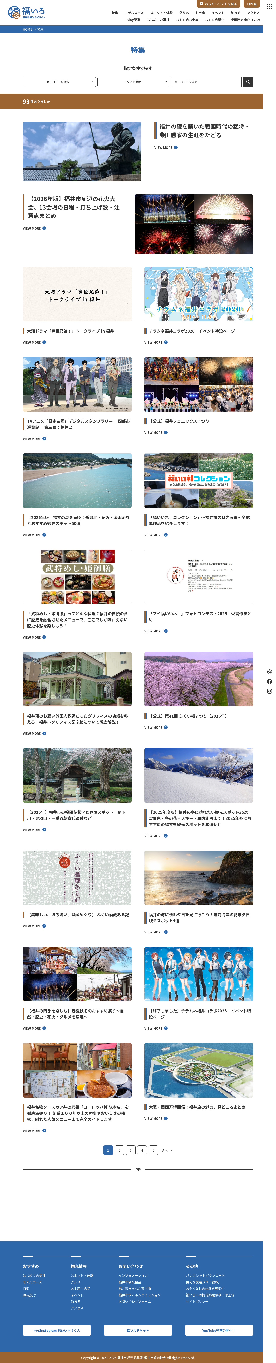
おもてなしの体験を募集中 (205, 1288)
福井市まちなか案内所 (135, 1288)
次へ (164, 1150)
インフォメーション (133, 1275)
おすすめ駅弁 (214, 19)
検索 (248, 82)
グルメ (184, 12)
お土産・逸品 (80, 1288)
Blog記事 (133, 19)
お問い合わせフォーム (135, 1301)
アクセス (253, 12)
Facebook (269, 681)
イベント (218, 12)
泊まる (236, 12)
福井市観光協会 (130, 1282)
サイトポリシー (197, 1301)
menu (269, 6)
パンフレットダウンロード (205, 1275)
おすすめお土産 (187, 19)
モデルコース (134, 12)
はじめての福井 (158, 19)
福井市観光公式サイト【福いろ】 (26, 12)
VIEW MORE (163, 147)
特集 (115, 12)
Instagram (269, 691)
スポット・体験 (161, 12)
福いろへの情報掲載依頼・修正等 (210, 1294)
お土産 (200, 12)
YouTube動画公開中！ (219, 1330)
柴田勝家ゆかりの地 (245, 19)
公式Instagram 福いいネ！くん (57, 1330)
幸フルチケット (138, 1330)
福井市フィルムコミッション (140, 1294)
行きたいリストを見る (221, 3)
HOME (27, 29)
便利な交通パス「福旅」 (203, 1282)
